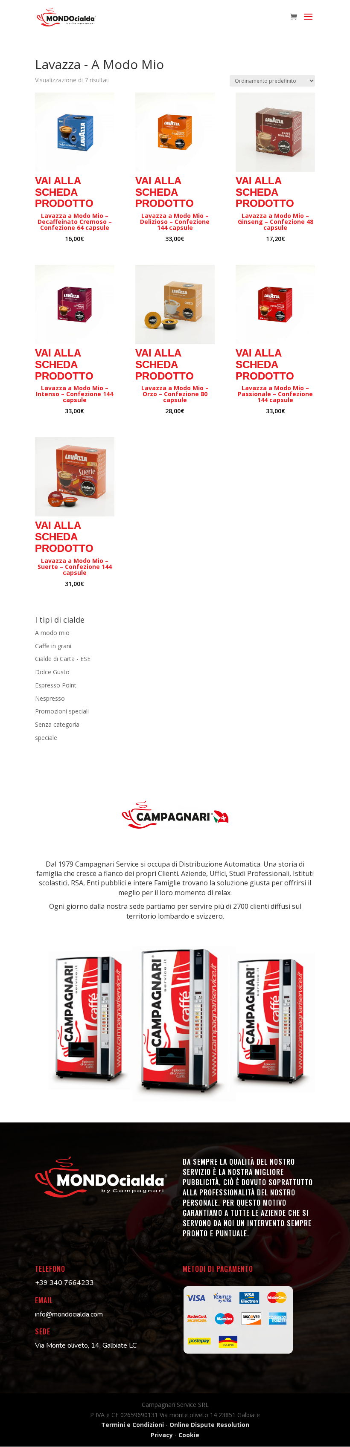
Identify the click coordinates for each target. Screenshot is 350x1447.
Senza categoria (57, 724)
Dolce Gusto (52, 672)
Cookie (188, 1435)
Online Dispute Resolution (209, 1425)
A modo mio (52, 633)
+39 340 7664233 (64, 1283)
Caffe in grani (53, 646)
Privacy (163, 1435)
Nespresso (50, 698)
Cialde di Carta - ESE (62, 659)
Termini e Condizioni (132, 1425)
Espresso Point (55, 685)
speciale (46, 738)
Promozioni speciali (62, 711)
